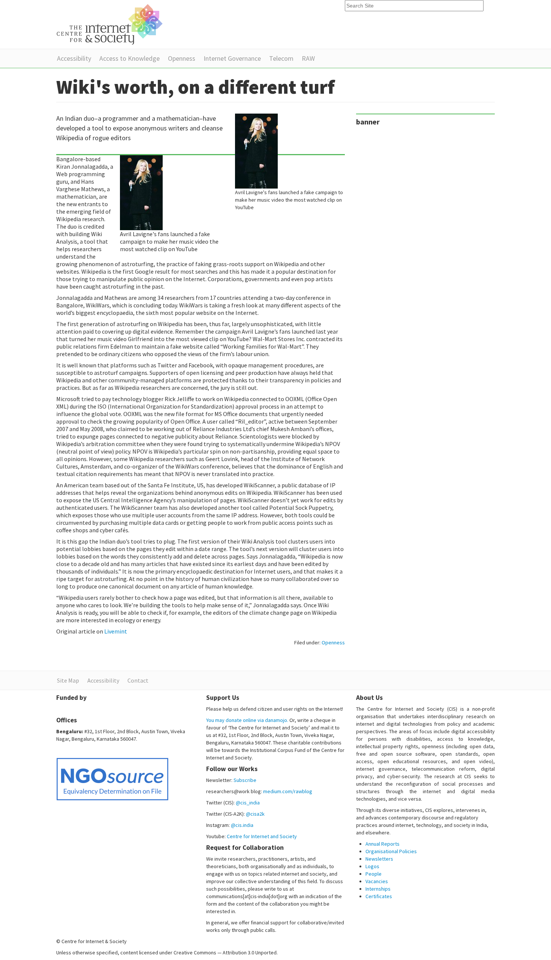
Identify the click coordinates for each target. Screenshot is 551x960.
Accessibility (74, 58)
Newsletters (379, 858)
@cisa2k (255, 813)
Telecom (281, 58)
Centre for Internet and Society (262, 836)
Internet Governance (232, 58)
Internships (378, 888)
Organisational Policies (391, 851)
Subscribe (245, 780)
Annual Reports (382, 843)
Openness (181, 58)
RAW (308, 58)
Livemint (115, 631)
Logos (372, 866)
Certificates (378, 896)
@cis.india (242, 825)
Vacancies (376, 881)
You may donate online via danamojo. (247, 720)
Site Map (68, 680)
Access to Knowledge (129, 58)
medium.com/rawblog (287, 791)
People (373, 873)
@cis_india (248, 802)
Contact (137, 680)
